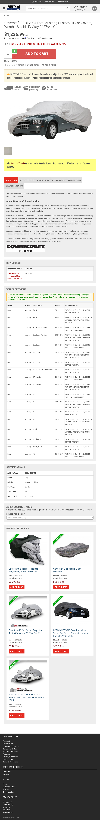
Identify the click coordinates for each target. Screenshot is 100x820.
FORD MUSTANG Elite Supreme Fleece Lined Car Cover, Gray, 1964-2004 (26, 697)
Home (6, 16)
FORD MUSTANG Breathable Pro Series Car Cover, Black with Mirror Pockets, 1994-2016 (70, 633)
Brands (5, 784)
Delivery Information (10, 757)
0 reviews (20, 64)
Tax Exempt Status (10, 749)
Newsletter (7, 810)
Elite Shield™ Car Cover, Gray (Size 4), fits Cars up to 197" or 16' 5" (25, 632)
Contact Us (51, 2)
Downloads (43, 180)
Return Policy (8, 744)
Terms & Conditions (10, 762)
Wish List (6, 807)
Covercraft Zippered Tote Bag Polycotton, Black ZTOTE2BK (23, 570)
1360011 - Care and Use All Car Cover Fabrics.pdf (14, 276)
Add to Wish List (51, 64)
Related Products (14, 186)
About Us (6, 754)
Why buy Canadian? (10, 751)
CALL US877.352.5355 (52, 88)
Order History (8, 805)
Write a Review (33, 64)
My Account (7, 802)
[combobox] (50, 518)
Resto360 (6, 741)
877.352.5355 (39, 2)
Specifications (58, 180)
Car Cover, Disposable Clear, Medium (67, 570)
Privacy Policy (8, 759)
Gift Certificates (9, 787)
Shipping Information (11, 746)
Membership (7, 812)
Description (11, 180)
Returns (6, 774)
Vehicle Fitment (27, 180)
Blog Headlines (8, 792)
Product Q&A (74, 180)
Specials (6, 789)
